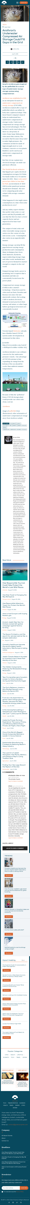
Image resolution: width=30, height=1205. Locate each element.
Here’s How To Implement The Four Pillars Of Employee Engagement (13, 1014)
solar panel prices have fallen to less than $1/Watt (14, 181)
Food (3, 683)
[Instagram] (13, 1202)
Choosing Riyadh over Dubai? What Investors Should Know (13, 985)
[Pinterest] (15, 62)
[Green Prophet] (4, 2)
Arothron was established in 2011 (14, 98)
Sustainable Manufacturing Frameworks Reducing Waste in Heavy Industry (14, 744)
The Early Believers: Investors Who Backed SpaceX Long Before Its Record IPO (13, 689)
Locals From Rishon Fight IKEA (11, 1023)
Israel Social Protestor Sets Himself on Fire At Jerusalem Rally (22, 1084)
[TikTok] (17, 1202)
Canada (18, 423)
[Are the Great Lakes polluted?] (9, 923)
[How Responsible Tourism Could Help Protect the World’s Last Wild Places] (15, 571)
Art (3, 640)
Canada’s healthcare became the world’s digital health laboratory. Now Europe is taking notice (15, 870)
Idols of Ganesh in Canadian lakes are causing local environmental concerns (17, 911)
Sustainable (5, 769)
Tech (4, 24)
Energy (14, 425)
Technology (5, 748)
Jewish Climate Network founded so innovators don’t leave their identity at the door (14, 658)
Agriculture (5, 760)
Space (4, 693)
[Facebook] (7, 62)
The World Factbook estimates (13, 169)
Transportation (6, 599)
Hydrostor (17, 331)
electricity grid (7, 425)
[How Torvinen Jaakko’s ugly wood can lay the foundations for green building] (9, 882)
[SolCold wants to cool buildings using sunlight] (9, 941)
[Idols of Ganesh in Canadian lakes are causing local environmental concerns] (9, 903)
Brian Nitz (16, 49)
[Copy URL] (22, 62)
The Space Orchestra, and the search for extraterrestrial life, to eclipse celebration (14, 636)
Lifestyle (4, 590)
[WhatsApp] (18, 62)
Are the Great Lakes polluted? (14, 930)
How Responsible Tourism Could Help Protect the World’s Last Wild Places (13, 585)
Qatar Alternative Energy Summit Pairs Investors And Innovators (14, 1004)
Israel (4, 427)
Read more (9, 875)
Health (4, 716)
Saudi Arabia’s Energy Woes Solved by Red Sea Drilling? (8, 1082)
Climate (4, 662)
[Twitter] (11, 62)
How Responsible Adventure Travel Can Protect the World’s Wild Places (13, 605)
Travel (4, 728)
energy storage (22, 425)
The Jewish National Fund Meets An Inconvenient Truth (13, 1033)
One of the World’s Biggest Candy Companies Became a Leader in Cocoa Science (13, 734)
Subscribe (24, 1188)
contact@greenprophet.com (18, 1124)
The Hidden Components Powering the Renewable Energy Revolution (14, 668)
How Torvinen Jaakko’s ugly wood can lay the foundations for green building (15, 890)
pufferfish (12, 411)
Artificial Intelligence (8, 652)
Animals (4, 609)
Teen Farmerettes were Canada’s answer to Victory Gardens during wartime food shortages (14, 679)
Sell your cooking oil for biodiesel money (14, 995)
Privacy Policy (20, 1191)
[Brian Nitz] (12, 49)
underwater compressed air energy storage (14, 429)
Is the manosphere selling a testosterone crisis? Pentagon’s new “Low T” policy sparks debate (14, 711)
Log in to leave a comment (15, 781)
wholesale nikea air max (16, 775)
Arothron (6, 406)
